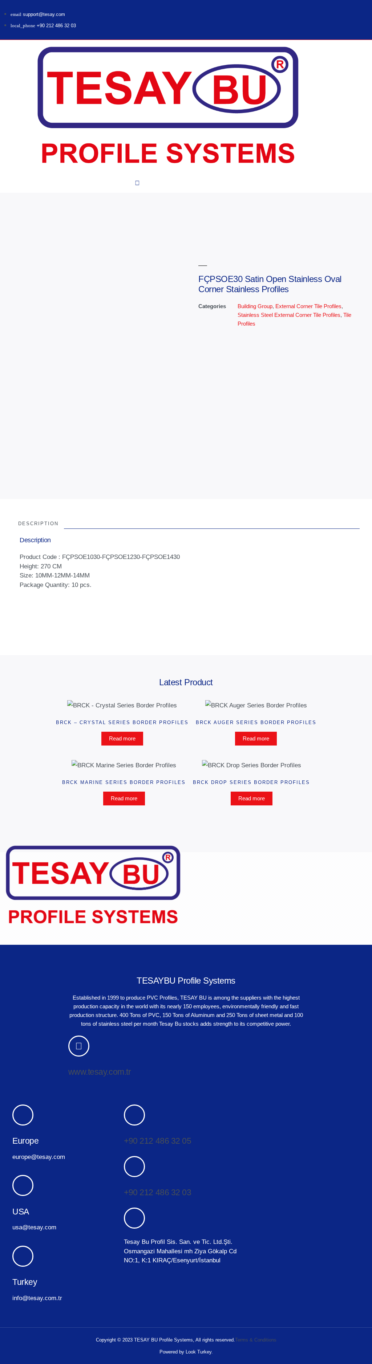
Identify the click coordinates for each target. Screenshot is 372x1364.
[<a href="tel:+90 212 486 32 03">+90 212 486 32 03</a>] (134, 1166)
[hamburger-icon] (19, 107)
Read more (122, 738)
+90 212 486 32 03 (157, 1192)
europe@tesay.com (38, 1156)
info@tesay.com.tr (37, 1298)
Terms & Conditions (255, 1340)
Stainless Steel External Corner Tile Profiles (289, 315)
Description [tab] (38, 523)
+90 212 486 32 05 (157, 1140)
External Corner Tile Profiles (308, 306)
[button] (137, 183)
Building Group (255, 306)
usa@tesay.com (34, 1227)
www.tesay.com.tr (99, 1072)
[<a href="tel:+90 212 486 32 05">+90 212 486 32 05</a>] (134, 1115)
